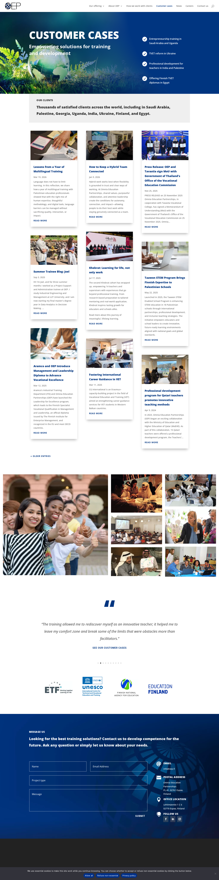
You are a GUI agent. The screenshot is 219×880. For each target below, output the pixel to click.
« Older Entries (41, 456)
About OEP (113, 6)
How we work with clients (139, 6)
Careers (189, 6)
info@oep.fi (169, 768)
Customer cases (164, 6)
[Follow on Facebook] (165, 819)
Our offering (95, 6)
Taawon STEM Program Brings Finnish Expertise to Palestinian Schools (165, 282)
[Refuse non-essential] (215, 873)
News (179, 6)
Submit (140, 816)
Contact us (202, 6)
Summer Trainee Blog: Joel (51, 271)
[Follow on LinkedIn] (172, 819)
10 (120, 663)
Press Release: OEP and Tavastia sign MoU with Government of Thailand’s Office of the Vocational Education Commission (162, 176)
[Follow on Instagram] (179, 819)
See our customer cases (110, 647)
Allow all (89, 875)
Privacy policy (129, 875)
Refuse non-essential (107, 875)
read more (40, 220)
